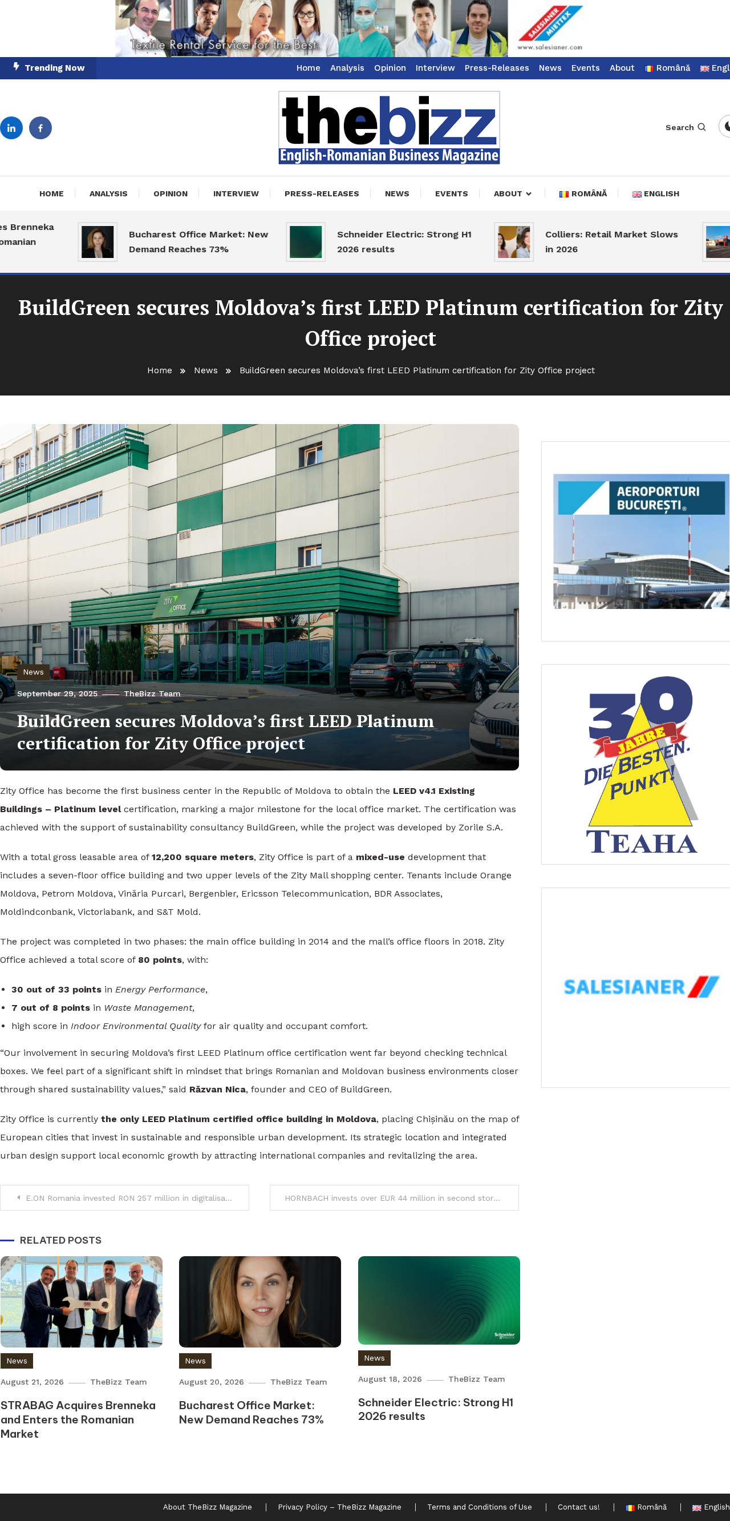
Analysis (347, 68)
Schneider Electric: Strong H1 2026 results (370, 242)
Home (309, 68)
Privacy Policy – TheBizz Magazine (340, 1507)
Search (680, 127)
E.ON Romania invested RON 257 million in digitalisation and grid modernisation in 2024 (137, 1198)
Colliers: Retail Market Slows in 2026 (578, 242)
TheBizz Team (152, 693)
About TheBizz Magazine (207, 1507)
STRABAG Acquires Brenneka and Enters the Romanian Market (78, 1419)
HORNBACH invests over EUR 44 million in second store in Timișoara (402, 1198)
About (622, 68)
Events (585, 68)
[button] (641, 541)
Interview (435, 68)
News (550, 68)
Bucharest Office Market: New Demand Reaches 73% (164, 242)
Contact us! (579, 1507)
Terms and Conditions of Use (479, 1507)
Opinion (390, 68)
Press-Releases (497, 68)
